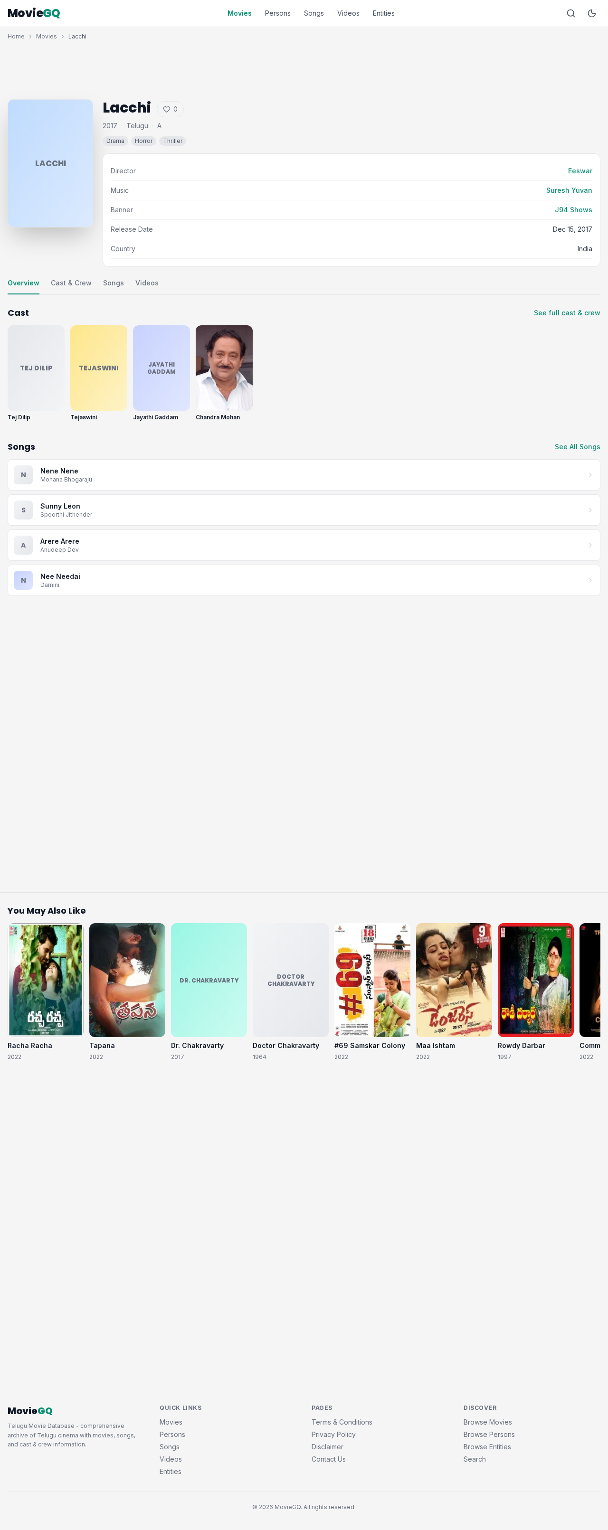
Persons (278, 13)
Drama (115, 140)
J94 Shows (573, 210)
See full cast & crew (567, 313)
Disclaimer (327, 1447)
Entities (384, 13)
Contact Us (329, 1459)
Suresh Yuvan (569, 190)
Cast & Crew (71, 283)
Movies (240, 13)
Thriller (172, 140)
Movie (34, 13)
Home (16, 36)
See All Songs (577, 447)
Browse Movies (488, 1422)
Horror (143, 140)
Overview (23, 283)
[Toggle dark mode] (591, 13)
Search (475, 1459)
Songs (314, 13)
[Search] (571, 13)
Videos (348, 13)
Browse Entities (487, 1447)
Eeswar (580, 171)
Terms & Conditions (342, 1422)
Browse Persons (489, 1434)
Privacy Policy (334, 1434)
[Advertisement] (304, 67)
